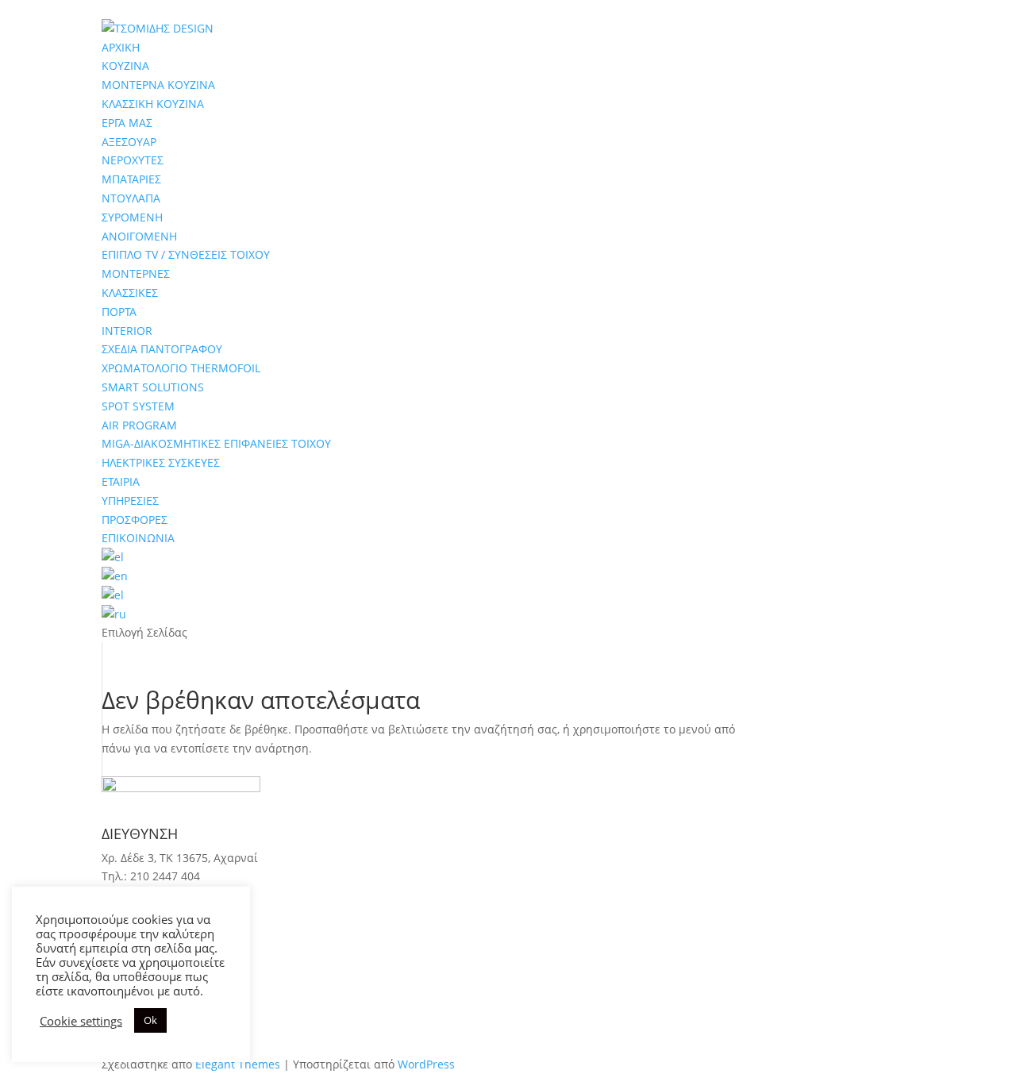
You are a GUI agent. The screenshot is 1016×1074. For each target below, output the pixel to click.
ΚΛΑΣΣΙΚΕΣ (130, 292)
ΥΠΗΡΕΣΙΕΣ (130, 500)
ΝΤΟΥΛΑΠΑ (131, 198)
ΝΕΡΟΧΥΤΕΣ (133, 159)
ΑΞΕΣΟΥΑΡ (129, 141)
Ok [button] (150, 1020)
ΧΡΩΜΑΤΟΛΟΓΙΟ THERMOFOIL (181, 367)
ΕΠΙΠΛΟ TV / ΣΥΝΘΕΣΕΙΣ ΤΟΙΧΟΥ (186, 254)
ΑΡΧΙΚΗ (121, 47)
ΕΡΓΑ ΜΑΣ (127, 122)
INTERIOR (127, 330)
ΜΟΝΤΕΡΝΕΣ (136, 273)
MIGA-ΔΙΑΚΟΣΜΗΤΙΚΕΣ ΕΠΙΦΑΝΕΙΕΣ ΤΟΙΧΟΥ (216, 443)
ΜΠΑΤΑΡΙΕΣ (131, 179)
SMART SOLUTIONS (153, 387)
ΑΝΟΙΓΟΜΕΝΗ (139, 236)
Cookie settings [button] (81, 1021)
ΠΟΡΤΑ (119, 311)
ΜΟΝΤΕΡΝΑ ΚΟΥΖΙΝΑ (158, 84)
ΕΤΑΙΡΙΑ (121, 481)
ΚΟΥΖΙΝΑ (125, 65)
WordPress (426, 1064)
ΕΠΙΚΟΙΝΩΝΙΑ (138, 537)
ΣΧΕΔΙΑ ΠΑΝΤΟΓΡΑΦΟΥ (162, 348)
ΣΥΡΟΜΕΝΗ (132, 217)
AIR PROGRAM (139, 425)
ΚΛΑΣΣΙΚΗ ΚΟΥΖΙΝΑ (153, 103)
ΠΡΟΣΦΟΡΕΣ (134, 519)
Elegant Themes (237, 1064)
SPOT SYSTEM (138, 406)
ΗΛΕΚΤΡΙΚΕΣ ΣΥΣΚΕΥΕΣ (161, 462)
